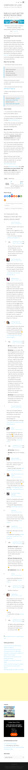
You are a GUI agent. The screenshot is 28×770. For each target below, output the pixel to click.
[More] (5, 199)
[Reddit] (14, 195)
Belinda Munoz (15, 278)
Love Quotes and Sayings (10, 743)
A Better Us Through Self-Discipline (14, 208)
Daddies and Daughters (13, 237)
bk (6, 17)
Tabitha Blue (14, 594)
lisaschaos (13, 510)
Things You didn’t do (9, 647)
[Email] (21, 195)
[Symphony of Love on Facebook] (16, 2)
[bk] (7, 182)
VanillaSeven (14, 526)
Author (5, 178)
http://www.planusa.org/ (10, 163)
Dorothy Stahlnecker (16, 406)
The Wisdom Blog (8, 749)
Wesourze (20, 768)
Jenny (12, 428)
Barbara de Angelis (13, 166)
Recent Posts (11, 178)
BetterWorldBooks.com (14, 120)
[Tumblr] (19, 195)
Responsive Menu (23, 2)
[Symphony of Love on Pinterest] (20, 2)
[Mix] (16, 195)
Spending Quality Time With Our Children (14, 669)
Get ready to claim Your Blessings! (12, 651)
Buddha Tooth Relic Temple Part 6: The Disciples (15, 536)
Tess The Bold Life (16, 259)
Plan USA (6, 55)
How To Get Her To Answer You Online (13, 664)
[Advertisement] (14, 687)
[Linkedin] (10, 195)
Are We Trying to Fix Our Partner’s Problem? (14, 204)
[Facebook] (21, 183)
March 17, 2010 (14, 17)
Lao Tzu (16, 31)
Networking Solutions (16, 506)
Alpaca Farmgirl (15, 458)
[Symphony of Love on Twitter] (18, 2)
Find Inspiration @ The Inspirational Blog (14, 747)
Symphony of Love (13, 5)
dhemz (13, 574)
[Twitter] (22, 183)
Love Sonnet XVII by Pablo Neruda (12, 645)
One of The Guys (15, 222)
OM (5, 745)
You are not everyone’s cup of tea (12, 649)
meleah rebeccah (15, 322)
